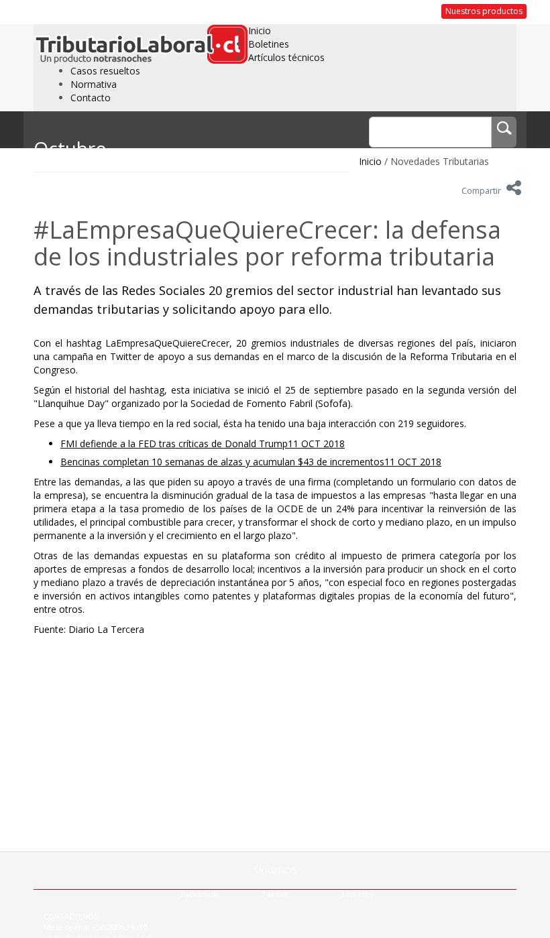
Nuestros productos (483, 11)
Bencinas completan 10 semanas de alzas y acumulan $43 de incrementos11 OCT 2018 (250, 461)
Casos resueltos (105, 70)
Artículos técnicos (286, 57)
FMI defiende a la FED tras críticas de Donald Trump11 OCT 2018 (202, 443)
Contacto (90, 97)
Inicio (259, 30)
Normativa (93, 84)
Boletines (268, 44)
